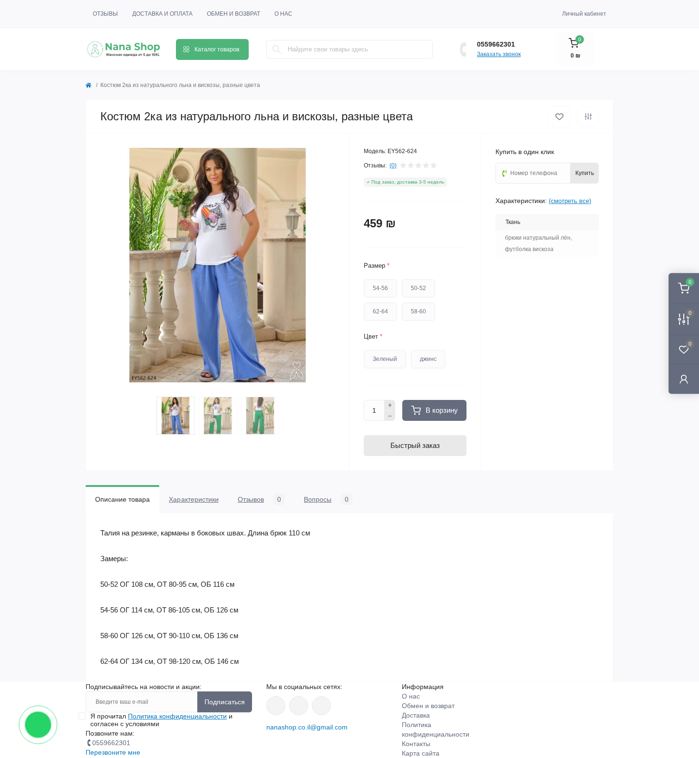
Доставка (416, 715)
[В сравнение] (588, 116)
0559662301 (496, 44)
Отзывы (105, 13)
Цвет (373, 336)
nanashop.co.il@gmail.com (307, 727)
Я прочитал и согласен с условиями (161, 720)
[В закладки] (559, 116)
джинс (428, 359)
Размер (376, 265)
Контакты (416, 744)
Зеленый (385, 359)
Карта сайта (420, 753)
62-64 (380, 311)
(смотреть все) (570, 200)
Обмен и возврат (233, 13)
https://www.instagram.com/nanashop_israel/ (298, 705)
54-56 (380, 288)
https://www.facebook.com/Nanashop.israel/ (275, 705)
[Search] (276, 49)
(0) (393, 165)
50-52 (418, 288)
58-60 (418, 311)
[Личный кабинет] (684, 379)
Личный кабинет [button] (584, 13)
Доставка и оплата (162, 13)
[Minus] (390, 416)
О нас (283, 13)
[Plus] (390, 405)
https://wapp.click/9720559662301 (321, 705)
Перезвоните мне (113, 752)
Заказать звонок (499, 54)
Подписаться (224, 702)
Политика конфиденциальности (177, 716)
